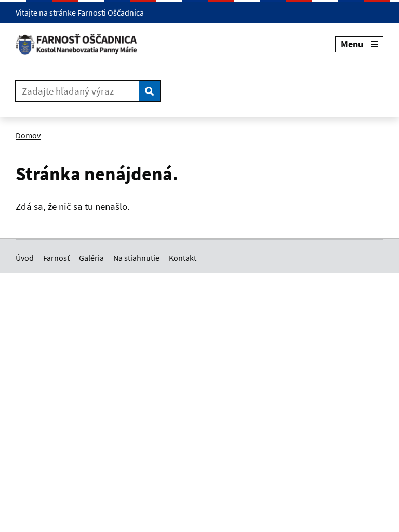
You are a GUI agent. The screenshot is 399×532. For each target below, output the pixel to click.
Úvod (25, 257)
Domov (28, 135)
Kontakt (182, 257)
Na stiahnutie (136, 257)
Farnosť (56, 257)
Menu (352, 44)
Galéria (91, 257)
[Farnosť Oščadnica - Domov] (80, 44)
